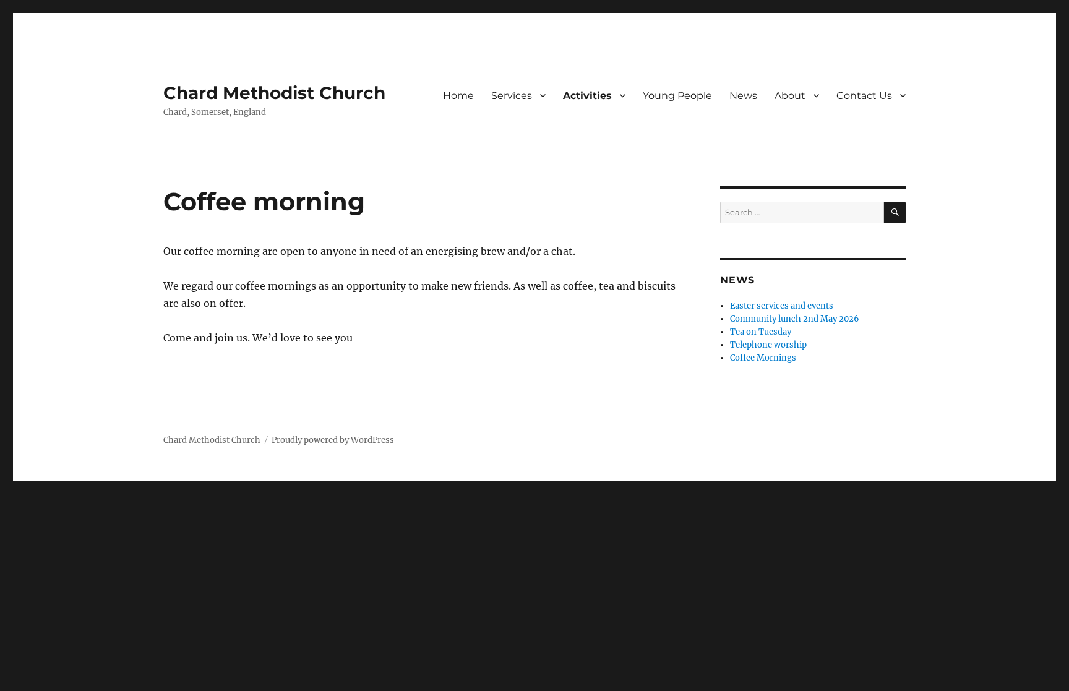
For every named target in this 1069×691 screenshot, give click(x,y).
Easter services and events (781, 306)
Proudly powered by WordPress (333, 440)
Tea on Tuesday (760, 332)
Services (511, 95)
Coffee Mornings (763, 358)
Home (458, 95)
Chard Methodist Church (274, 92)
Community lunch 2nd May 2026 (794, 319)
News (743, 95)
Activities (587, 95)
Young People (677, 95)
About (790, 95)
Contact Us (864, 95)
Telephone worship (768, 345)
